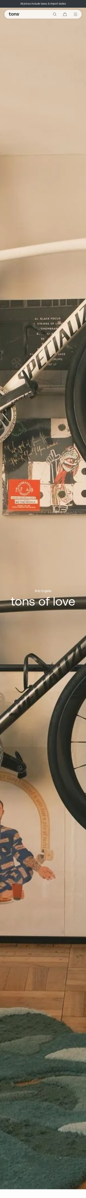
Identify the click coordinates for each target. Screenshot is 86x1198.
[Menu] (72, 14)
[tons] (14, 14)
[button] (54, 14)
